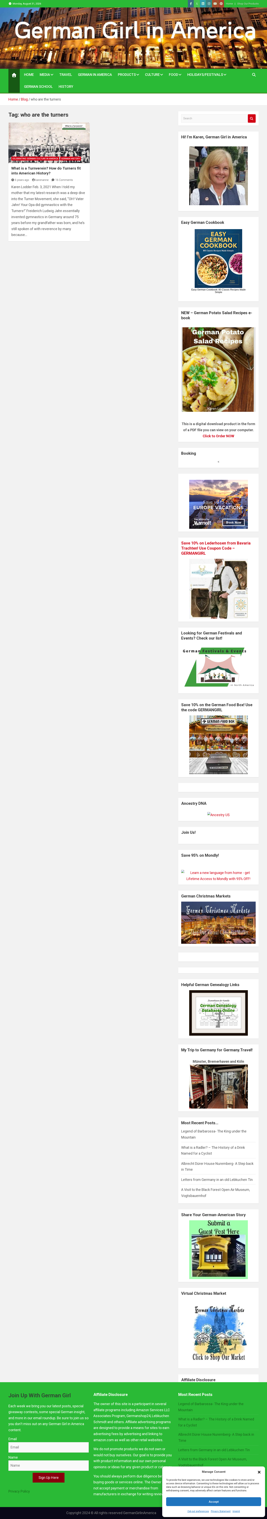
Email (12, 1439)
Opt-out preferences (198, 1511)
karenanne (42, 179)
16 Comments (64, 179)
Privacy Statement (221, 1511)
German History (70, 158)
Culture (152, 75)
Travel (65, 75)
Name (13, 1457)
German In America (95, 75)
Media (45, 75)
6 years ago (22, 179)
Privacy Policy (19, 1491)
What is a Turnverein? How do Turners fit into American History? (46, 170)
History (66, 86)
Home (229, 3)
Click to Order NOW (218, 436)
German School (38, 86)
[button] (259, 1472)
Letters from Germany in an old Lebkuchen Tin (217, 1180)
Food (173, 75)
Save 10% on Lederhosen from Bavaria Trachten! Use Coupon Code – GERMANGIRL (216, 548)
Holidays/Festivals (205, 75)
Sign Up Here (49, 1477)
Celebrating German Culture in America (35, 158)
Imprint (236, 1511)
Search (252, 118)
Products (127, 75)
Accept (214, 1502)
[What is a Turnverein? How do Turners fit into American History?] (49, 142)
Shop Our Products (248, 3)
